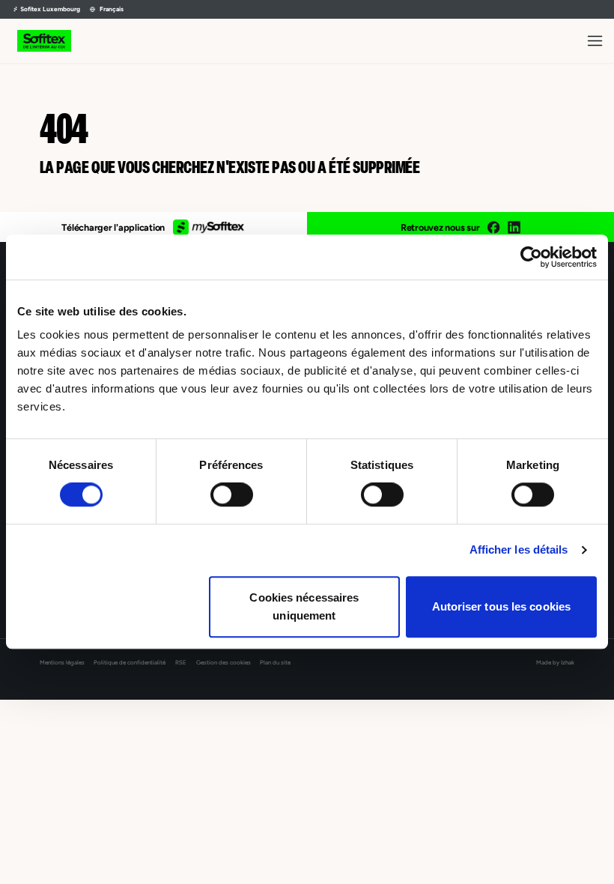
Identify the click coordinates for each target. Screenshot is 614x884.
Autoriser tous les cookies (501, 606)
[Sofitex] (44, 41)
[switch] (231, 494)
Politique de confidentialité (129, 662)
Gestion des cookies (223, 662)
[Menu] (595, 41)
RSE (180, 662)
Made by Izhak (555, 662)
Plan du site (275, 662)
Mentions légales (62, 662)
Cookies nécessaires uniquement (304, 606)
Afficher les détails (518, 549)
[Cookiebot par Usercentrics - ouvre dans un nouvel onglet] (531, 257)
